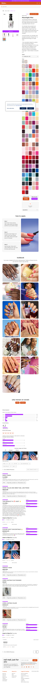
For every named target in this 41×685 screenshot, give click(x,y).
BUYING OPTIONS (26, 199)
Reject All (23, 108)
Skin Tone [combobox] (15, 463)
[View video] (4, 39)
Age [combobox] (9, 463)
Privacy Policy (23, 674)
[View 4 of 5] (17, 35)
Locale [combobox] (14, 466)
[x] (33, 667)
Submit (34, 660)
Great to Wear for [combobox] (6, 466)
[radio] (23, 66)
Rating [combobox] (4, 463)
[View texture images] (26, 61)
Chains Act (23, 680)
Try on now (34, 198)
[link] (20, 428)
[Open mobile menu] (39, 3)
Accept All (30, 108)
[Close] (34, 103)
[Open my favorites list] (37, 3)
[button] (3, 433)
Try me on (11, 31)
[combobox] (33, 469)
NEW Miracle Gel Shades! (24, 0)
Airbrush (4, 678)
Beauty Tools (4, 677)
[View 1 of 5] (4, 35)
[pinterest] (27, 667)
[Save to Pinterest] (4, 14)
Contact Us (14, 677)
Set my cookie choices (10, 108)
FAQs (13, 674)
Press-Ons (4, 674)
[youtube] (29, 667)
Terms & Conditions (28, 664)
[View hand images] (23, 61)
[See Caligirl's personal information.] (8, 503)
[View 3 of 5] (13, 35)
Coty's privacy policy (19, 105)
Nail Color (4, 673)
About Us (13, 673)
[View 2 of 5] (8, 35)
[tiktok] (24, 667)
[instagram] (22, 667)
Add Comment (14, 524)
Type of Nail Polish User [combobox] (24, 463)
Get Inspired (4, 680)
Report (12, 522)
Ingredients (25, 209)
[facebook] (31, 667)
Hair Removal (4, 679)
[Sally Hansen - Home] (3, 3)
